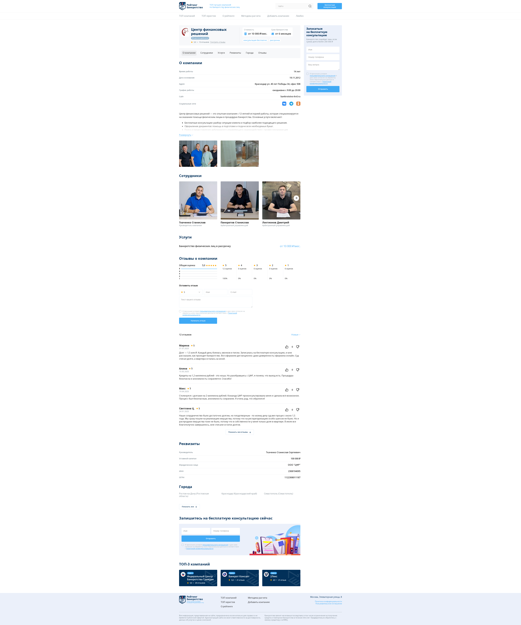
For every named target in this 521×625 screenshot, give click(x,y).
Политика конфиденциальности (328, 601)
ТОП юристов (209, 16)
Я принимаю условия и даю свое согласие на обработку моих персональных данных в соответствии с (213, 313)
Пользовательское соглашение (328, 604)
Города (249, 52)
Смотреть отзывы (217, 42)
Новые (294, 334)
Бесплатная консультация (329, 6)
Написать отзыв (198, 320)
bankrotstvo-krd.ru (290, 96)
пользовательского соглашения (213, 311)
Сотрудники (206, 52)
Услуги (221, 52)
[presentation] (296, 198)
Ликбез (300, 16)
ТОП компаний (187, 16)
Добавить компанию (278, 16)
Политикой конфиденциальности (199, 548)
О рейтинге (228, 16)
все (192, 506)
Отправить (211, 538)
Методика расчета (250, 16)
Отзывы (262, 52)
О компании (189, 52)
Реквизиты (235, 52)
